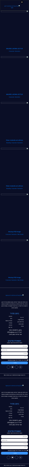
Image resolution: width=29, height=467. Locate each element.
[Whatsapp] (20, 367)
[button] (22, 2)
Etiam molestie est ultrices (14, 140)
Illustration (17, 51)
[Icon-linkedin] (8, 367)
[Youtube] (12, 367)
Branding (8, 142)
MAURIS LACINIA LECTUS (14, 48)
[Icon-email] (16, 367)
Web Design (20, 234)
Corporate (11, 51)
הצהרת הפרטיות (11, 360)
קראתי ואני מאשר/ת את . (17, 360)
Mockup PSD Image (14, 232)
